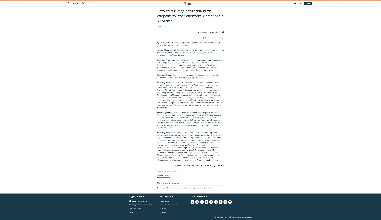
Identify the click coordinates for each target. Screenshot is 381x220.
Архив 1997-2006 (135, 209)
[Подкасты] (225, 202)
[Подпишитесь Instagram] (216, 202)
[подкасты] (301, 3)
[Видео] (295, 3)
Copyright (163, 212)
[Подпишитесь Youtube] (206, 202)
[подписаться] (230, 202)
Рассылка (163, 209)
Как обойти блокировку (168, 205)
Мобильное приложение (138, 201)
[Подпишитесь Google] (192, 202)
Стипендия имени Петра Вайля (140, 205)
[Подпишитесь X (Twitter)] (202, 202)
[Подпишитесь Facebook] (197, 202)
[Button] (202, 32)
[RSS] (220, 202)
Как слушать (164, 201)
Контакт (132, 212)
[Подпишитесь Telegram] (211, 202)
